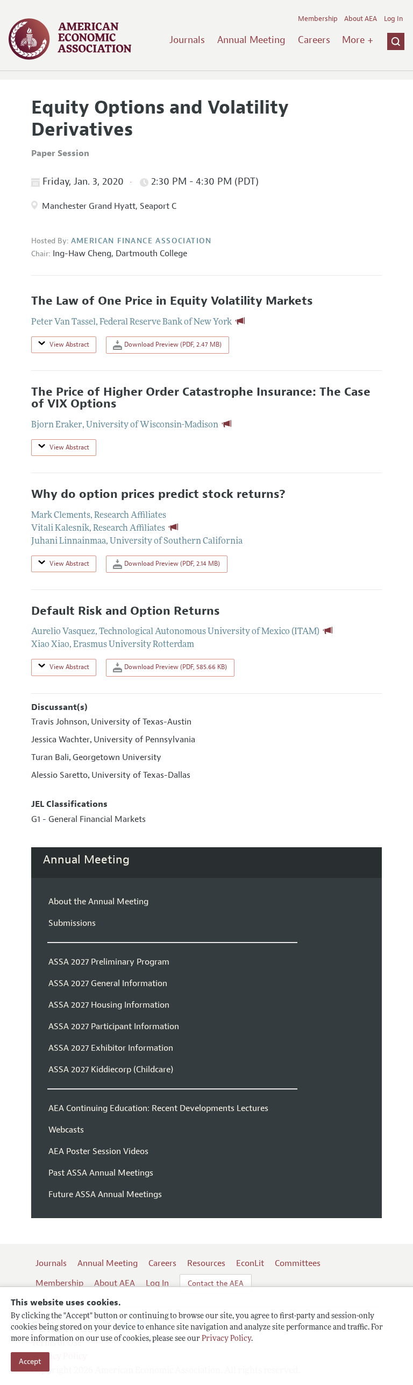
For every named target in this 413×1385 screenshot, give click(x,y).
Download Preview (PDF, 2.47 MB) (172, 344)
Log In (393, 19)
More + (357, 40)
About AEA (360, 19)
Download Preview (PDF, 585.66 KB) (175, 667)
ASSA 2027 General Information (107, 983)
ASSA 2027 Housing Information (108, 1005)
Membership (318, 19)
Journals (187, 40)
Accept (30, 1361)
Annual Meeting (251, 40)
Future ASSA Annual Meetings (105, 1194)
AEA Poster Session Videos (98, 1151)
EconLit (250, 1263)
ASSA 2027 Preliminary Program (108, 962)
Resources (206, 1263)
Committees (298, 1263)
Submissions (72, 923)
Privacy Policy (226, 1339)
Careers (314, 40)
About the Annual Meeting (98, 901)
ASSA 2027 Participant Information (113, 1026)
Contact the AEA (216, 1283)
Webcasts (66, 1129)
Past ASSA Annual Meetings (100, 1173)
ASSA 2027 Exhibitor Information (110, 1048)
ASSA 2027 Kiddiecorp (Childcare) (110, 1069)
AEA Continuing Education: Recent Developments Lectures (158, 1108)
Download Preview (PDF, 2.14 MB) (171, 563)
